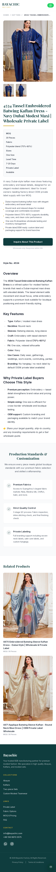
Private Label (9, 807)
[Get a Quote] (50, 866)
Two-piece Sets (10, 789)
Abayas (6, 780)
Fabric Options (9, 811)
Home (6, 15)
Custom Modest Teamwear (15, 793)
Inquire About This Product (28, 241)
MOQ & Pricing (9, 815)
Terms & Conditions (36, 862)
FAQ (5, 820)
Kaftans (16, 15)
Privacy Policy (17, 862)
